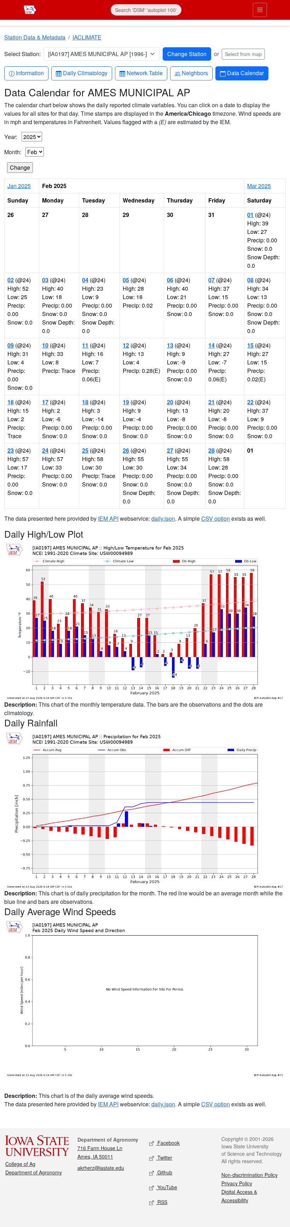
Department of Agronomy (33, 1172)
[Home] (30, 9)
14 (211, 345)
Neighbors (194, 72)
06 (170, 280)
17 (45, 402)
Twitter (164, 1157)
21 (211, 402)
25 (85, 450)
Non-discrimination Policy (249, 1174)
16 (10, 402)
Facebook (168, 1142)
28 (211, 450)
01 (250, 215)
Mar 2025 (259, 186)
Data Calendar (245, 72)
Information (30, 72)
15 (250, 345)
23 (10, 450)
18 (85, 402)
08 (250, 280)
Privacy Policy (236, 1183)
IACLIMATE (87, 37)
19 (126, 402)
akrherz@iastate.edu (100, 1167)
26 (126, 450)
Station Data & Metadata (34, 37)
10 (45, 345)
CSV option (215, 518)
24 (45, 450)
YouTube (166, 1187)
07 (211, 280)
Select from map (243, 54)
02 (10, 280)
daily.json (163, 518)
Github (164, 1172)
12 (126, 345)
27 (170, 450)
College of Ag (20, 1163)
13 (170, 345)
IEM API (108, 518)
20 (170, 402)
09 (10, 345)
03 (45, 280)
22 (250, 402)
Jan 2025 (19, 186)
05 (126, 280)
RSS (161, 1201)
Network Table (144, 72)
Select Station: (22, 54)
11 (85, 345)
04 (85, 280)
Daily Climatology (85, 72)
